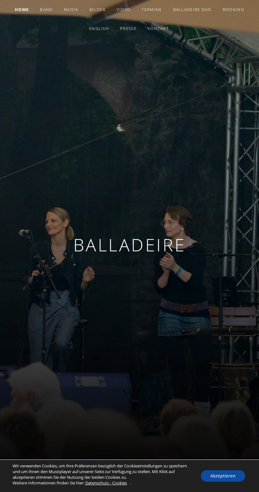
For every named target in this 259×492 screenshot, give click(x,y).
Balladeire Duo (192, 9)
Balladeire (129, 244)
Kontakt (158, 28)
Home (22, 9)
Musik (71, 9)
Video (124, 9)
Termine (152, 9)
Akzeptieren (223, 476)
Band (46, 9)
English (99, 28)
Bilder (97, 9)
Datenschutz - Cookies (106, 483)
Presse (128, 28)
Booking (233, 9)
